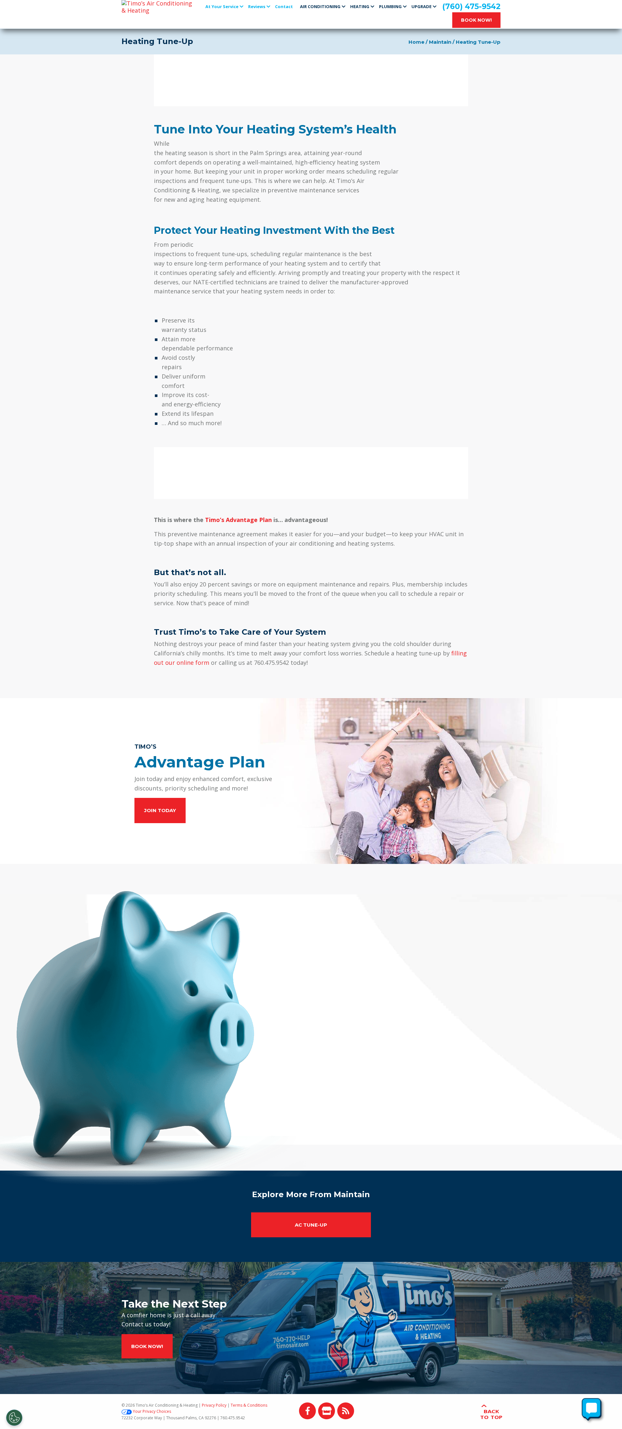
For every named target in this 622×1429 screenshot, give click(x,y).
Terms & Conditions (249, 1405)
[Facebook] (307, 1410)
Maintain (440, 42)
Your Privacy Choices (152, 1411)
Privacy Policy (214, 1405)
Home (416, 42)
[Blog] (345, 1410)
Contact (284, 6)
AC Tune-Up (311, 1225)
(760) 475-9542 (471, 6)
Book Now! (476, 20)
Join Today (160, 810)
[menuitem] (224, 6)
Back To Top (491, 1414)
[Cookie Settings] (14, 1418)
